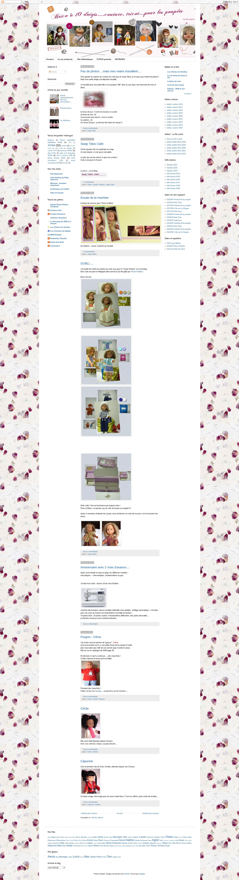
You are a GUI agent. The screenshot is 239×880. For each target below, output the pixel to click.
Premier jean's (65, 108)
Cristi (71, 840)
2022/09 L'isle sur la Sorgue (178, 232)
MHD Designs (56, 235)
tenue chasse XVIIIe (57, 158)
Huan (149, 840)
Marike (130, 843)
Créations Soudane (58, 218)
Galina (130, 840)
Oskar (93, 857)
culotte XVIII (52, 151)
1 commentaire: (89, 182)
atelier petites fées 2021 (176, 151)
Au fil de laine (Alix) (175, 85)
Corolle (94, 185)
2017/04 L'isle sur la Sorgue (178, 208)
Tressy (153, 845)
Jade (161, 840)
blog (99, 691)
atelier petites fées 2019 (176, 145)
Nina (64, 846)
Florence (107, 840)
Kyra (186, 840)
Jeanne (166, 840)
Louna (89, 843)
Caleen (135, 837)
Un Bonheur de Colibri (59, 189)
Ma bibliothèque (85, 59)
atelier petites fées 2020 (176, 148)
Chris (180, 837)
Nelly (59, 845)
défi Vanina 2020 (173, 188)
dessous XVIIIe (66, 151)
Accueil (119, 813)
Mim (170, 843)
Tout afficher (187, 93)
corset (69, 148)
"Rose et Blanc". (137, 271)
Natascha (52, 845)
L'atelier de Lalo (174, 81)
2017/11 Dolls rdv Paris (176, 249)
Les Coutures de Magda (60, 231)
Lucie (94, 843)
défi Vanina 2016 (173, 180)
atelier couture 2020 (175, 116)
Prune (86, 846)
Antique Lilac (56, 210)
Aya (110, 837)
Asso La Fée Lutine (174, 139)
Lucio (76, 856)
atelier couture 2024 (175, 128)
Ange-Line (55, 837)
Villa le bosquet (56, 193)
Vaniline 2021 (172, 165)
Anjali (66, 837)
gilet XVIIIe (52, 153)
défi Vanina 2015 (173, 177)
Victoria (160, 845)
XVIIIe (51, 145)
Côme (89, 185)
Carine (157, 837)
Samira (116, 846)
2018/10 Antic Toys (174, 217)
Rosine (106, 846)
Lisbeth (76, 843)
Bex (125, 837)
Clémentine (60, 840)
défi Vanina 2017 (173, 183)
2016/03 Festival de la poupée (179, 199)
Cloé (189, 837)
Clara (185, 837)
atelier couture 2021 (175, 119)
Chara (169, 836)
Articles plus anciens (151, 813)
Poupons (101, 185)
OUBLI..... (87, 263)
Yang (115, 857)
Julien (70, 857)
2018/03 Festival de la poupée (179, 214)
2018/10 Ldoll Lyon (174, 220)
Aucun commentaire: (90, 128)
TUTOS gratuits (103, 59)
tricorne (65, 163)
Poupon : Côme (91, 637)
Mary (135, 843)
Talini (136, 846)
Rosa (101, 846)
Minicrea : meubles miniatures (58, 184)
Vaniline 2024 (172, 171)
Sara (120, 846)
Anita (62, 837)
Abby (49, 837)
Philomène (77, 846)
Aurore (106, 837)
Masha (140, 843)
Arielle (94, 837)
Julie (176, 840)
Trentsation (55, 246)
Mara (103, 843)
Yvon (119, 857)
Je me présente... (65, 59)
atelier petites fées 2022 (176, 154)
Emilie (84, 840)
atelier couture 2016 (175, 104)
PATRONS (120, 59)
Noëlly (69, 845)
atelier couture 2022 (175, 122)
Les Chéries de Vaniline (60, 227)
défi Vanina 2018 (173, 186)
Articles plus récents (89, 813)
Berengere (118, 837)
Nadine (188, 843)
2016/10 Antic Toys (174, 202)
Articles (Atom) (97, 818)
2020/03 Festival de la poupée (179, 229)
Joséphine (171, 840)
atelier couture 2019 (175, 113)
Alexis (51, 856)
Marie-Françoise (113, 843)
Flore (100, 840)
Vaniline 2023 (172, 168)
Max (86, 856)
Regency (51, 140)
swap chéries (92, 254)
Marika (124, 843)
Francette (114, 840)
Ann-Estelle (71, 837)
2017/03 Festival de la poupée (179, 205)
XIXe (69, 142)
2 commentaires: (89, 252)
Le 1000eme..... (66, 120)
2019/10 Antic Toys (174, 226)
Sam (111, 846)
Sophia (124, 846)
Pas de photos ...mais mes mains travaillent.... (111, 71)
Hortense (143, 840)
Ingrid (155, 840)
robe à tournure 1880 (64, 155)
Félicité (121, 840)
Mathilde (146, 843)
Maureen (159, 843)
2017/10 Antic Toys (174, 211)
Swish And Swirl (57, 242)
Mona (184, 843)
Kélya (189, 840)
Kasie (181, 840)
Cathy (162, 837)
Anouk (89, 837)
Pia (82, 846)
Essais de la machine (94, 197)
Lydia (99, 843)
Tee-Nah (142, 846)
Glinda (137, 840)
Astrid (100, 837)
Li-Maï (61, 843)
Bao (57, 857)
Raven (90, 846)
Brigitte (130, 837)
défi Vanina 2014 (173, 174)
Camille (142, 837)
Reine (96, 845)
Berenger (63, 857)
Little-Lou (82, 843)
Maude (153, 843)
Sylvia (128, 846)
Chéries (95, 752)
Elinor (80, 840)
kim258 (126, 874)
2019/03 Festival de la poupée (179, 223)
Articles (54, 72)
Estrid (90, 840)
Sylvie (133, 846)
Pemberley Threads (58, 238)
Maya (165, 843)
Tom (109, 856)
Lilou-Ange (69, 843)
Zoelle (167, 846)
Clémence (52, 840)
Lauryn (55, 843)
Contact (50, 59)
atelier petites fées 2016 (176, 142)
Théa (148, 846)
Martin (82, 857)
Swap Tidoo (91, 131)
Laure (50, 843)
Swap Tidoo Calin (92, 143)
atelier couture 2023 (175, 125)
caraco (64, 146)
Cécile (85, 708)
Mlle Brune (176, 843)
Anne (78, 837)
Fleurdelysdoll (56, 174)
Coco (67, 840)
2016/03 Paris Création (176, 246)
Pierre (99, 857)
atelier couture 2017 (175, 107)
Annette (84, 837)
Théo (104, 857)
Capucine (87, 761)
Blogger (142, 874)
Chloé (176, 837)
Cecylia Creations (57, 214)
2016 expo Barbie (174, 243)
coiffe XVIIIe (59, 148)
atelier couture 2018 (175, 110)
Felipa (95, 840)
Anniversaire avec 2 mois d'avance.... (105, 567)
